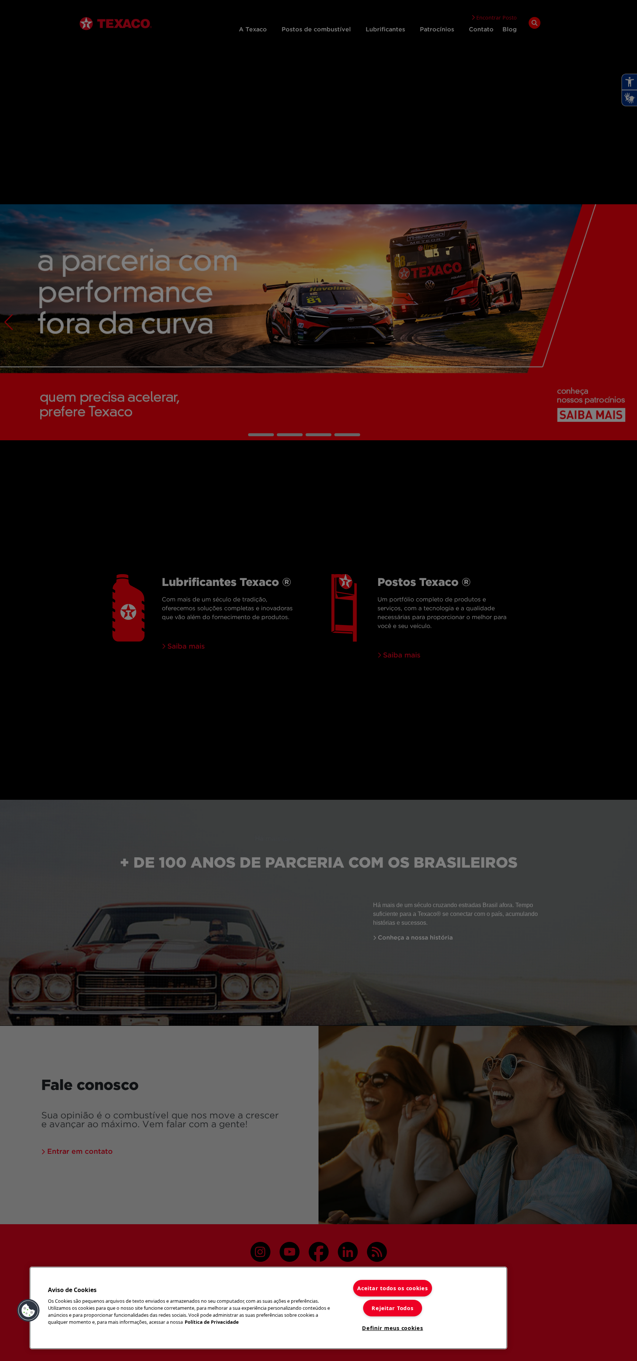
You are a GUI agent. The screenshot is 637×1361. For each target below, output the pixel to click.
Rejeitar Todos (392, 1308)
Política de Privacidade (212, 1322)
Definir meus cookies (392, 1328)
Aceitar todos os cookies (392, 1288)
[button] (28, 1310)
